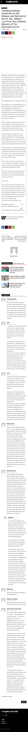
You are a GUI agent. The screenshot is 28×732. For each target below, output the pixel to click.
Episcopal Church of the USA (12, 218)
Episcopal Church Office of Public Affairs (15, 216)
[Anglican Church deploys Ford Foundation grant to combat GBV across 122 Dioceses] (5, 269)
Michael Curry (6, 29)
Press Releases (9, 5)
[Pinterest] (9, 32)
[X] (6, 32)
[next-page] (5, 291)
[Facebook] (2, 32)
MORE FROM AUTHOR (19, 263)
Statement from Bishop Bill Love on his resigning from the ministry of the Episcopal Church (20, 239)
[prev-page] (2, 291)
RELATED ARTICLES (7, 263)
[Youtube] (6, 715)
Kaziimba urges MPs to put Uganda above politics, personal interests (17, 285)
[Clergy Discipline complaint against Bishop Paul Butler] (5, 278)
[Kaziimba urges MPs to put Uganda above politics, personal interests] (5, 285)
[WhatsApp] (13, 32)
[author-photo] (14, 254)
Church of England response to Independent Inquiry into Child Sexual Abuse (7, 239)
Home (2, 5)
